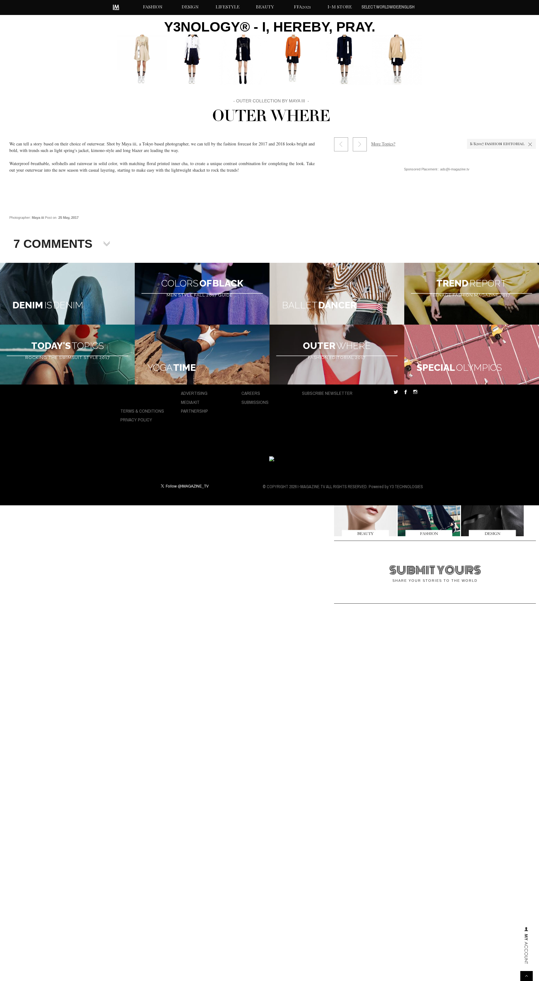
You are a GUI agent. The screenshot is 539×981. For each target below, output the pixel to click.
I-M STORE (340, 6)
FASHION (153, 6)
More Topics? (383, 144)
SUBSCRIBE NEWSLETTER (327, 393)
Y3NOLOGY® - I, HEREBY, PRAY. (269, 26)
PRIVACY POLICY (136, 419)
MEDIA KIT (190, 402)
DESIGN (190, 6)
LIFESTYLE (228, 6)
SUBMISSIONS (255, 402)
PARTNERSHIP (194, 411)
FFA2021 (302, 6)
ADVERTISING (194, 393)
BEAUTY (265, 6)
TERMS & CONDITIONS (142, 411)
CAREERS (250, 393)
